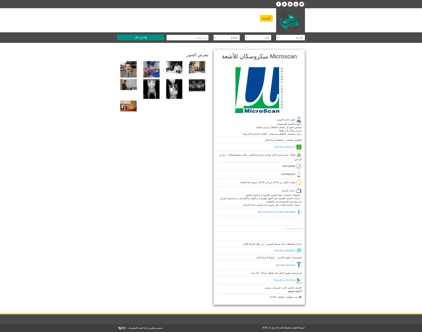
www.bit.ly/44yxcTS (285, 147)
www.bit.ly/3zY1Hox (285, 280)
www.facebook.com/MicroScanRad (277, 211)
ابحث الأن (140, 37)
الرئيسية (266, 18)
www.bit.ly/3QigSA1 (285, 250)
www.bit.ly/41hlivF (286, 265)
